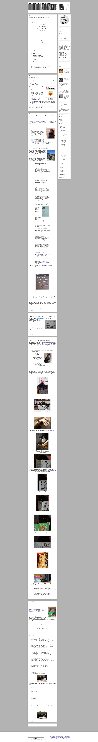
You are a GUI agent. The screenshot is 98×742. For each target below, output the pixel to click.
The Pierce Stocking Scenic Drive (42, 255)
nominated (41, 91)
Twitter (48, 589)
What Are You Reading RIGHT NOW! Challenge (66, 79)
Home (42, 725)
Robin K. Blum (44, 413)
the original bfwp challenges (63, 38)
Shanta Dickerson (51, 430)
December (63, 127)
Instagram (61, 64)
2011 (61, 126)
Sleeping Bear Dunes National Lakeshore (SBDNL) (42, 121)
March (62, 173)
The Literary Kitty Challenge (45, 342)
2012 (61, 124)
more (39, 302)
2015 (61, 120)
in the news (61, 36)
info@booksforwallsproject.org (35, 589)
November (63, 128)
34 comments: (31, 334)
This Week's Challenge (45, 593)
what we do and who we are (63, 29)
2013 (61, 123)
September (63, 131)
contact (60, 33)
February (62, 174)
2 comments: (31, 598)
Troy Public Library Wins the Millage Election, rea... (64, 160)
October (62, 130)
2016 (61, 119)
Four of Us (36, 21)
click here (46, 297)
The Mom (36, 127)
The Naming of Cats (52, 470)
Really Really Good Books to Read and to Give (66, 70)
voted (41, 92)
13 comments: (31, 721)
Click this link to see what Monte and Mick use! (45, 414)
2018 (61, 116)
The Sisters (41, 127)
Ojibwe (47, 125)
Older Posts (54, 725)
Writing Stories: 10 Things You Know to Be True (39, 17)
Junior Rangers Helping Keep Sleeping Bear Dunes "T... (63, 141)
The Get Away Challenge (34, 77)
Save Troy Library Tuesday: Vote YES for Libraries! (64, 164)
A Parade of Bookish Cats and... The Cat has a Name (39, 340)
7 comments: (31, 71)
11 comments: (31, 109)
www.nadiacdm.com (62, 55)
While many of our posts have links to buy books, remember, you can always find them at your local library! (35, 739)
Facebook (44, 589)
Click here (47, 217)
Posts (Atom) (44, 728)
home (60, 27)
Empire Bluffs (46, 254)
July (62, 167)
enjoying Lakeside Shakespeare (36, 610)
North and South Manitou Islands (37, 142)
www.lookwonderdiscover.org (64, 49)
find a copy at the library (50, 140)
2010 (61, 177)
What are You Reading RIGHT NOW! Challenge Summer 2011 (42, 316)
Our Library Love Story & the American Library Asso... (64, 156)
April (62, 171)
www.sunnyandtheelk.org (63, 59)
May (62, 170)
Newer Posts (31, 725)
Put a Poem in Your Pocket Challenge (66, 105)
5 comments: (31, 310)
